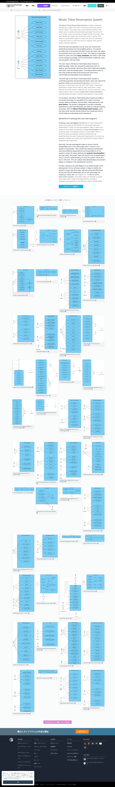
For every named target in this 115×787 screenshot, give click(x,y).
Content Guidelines (73, 753)
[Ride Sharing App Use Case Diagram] (47, 484)
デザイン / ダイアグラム (40, 746)
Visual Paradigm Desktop (26, 1)
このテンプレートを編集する (71, 186)
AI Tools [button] (42, 5)
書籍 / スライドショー (40, 743)
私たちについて (55, 743)
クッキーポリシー (10, 777)
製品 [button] (27, 5)
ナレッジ (36, 760)
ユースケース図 (36, 10)
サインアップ (92, 5)
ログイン (100, 5)
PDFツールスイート (23, 743)
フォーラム (37, 750)
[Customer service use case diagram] (47, 514)
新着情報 (53, 746)
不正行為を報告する (72, 760)
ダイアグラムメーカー (24, 752)
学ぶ (35, 753)
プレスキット (54, 750)
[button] (33, 5)
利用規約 (69, 743)
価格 (84, 5)
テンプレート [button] (76, 5)
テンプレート (26, 10)
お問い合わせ (54, 753)
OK (18, 782)
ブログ (36, 756)
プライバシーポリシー (73, 750)
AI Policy (69, 746)
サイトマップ (37, 767)
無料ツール (37, 763)
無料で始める (82, 731)
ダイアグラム (17, 10)
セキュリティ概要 (71, 756)
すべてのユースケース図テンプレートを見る (57, 722)
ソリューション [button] (65, 5)
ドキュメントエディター (24, 762)
